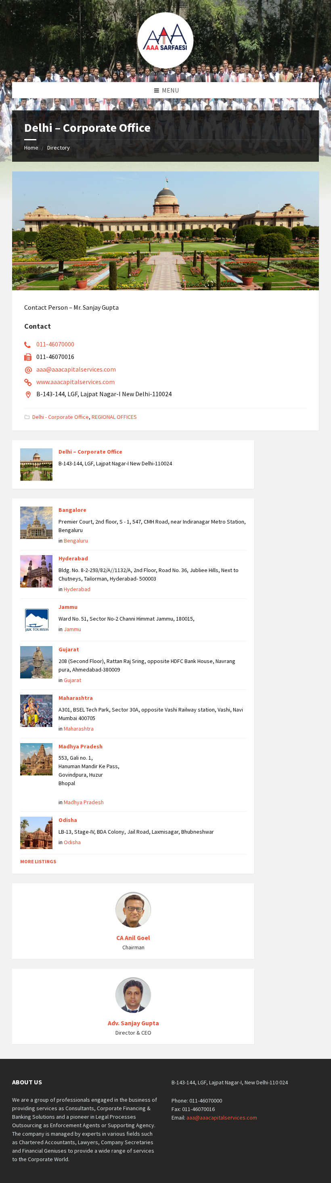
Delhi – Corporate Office (90, 451)
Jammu (68, 607)
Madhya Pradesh (81, 746)
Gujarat (69, 649)
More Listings (38, 861)
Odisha (68, 820)
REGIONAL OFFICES (114, 416)
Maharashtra (76, 697)
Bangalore (72, 509)
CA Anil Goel (133, 938)
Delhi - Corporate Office (60, 416)
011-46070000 (55, 344)
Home (31, 147)
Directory (58, 147)
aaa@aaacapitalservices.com (76, 369)
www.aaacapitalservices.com (75, 382)
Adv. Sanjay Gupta (133, 1023)
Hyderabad (73, 558)
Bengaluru (76, 540)
